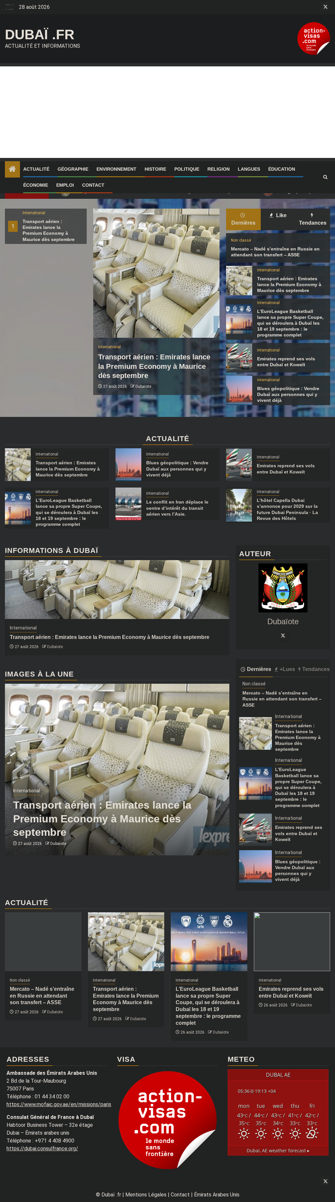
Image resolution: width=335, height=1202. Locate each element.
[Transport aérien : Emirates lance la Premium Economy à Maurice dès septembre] (156, 273)
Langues (249, 169)
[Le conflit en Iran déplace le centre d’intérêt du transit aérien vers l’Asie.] (128, 504)
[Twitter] (283, 635)
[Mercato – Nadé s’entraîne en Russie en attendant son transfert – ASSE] (43, 941)
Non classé (241, 240)
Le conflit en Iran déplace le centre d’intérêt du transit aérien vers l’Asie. (177, 507)
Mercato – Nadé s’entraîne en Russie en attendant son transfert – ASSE (282, 698)
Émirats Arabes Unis (216, 1195)
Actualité (36, 169)
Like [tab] (281, 215)
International (34, 213)
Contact (93, 185)
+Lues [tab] (287, 669)
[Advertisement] (167, 112)
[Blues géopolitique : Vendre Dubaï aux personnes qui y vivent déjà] (239, 390)
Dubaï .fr (39, 34)
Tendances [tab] (312, 223)
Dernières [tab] (243, 223)
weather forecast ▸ (278, 1150)
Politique (186, 169)
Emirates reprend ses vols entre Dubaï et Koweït (298, 833)
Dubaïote (143, 386)
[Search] (325, 177)
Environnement (116, 169)
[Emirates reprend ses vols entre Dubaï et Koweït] (239, 357)
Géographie (73, 169)
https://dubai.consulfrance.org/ (42, 1148)
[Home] (12, 169)
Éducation (281, 169)
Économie (35, 185)
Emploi (65, 185)
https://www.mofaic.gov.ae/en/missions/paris (59, 1104)
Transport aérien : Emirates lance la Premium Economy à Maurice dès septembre (154, 366)
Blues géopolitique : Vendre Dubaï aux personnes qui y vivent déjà (288, 394)
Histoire (155, 169)
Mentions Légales (146, 1195)
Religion (218, 169)
